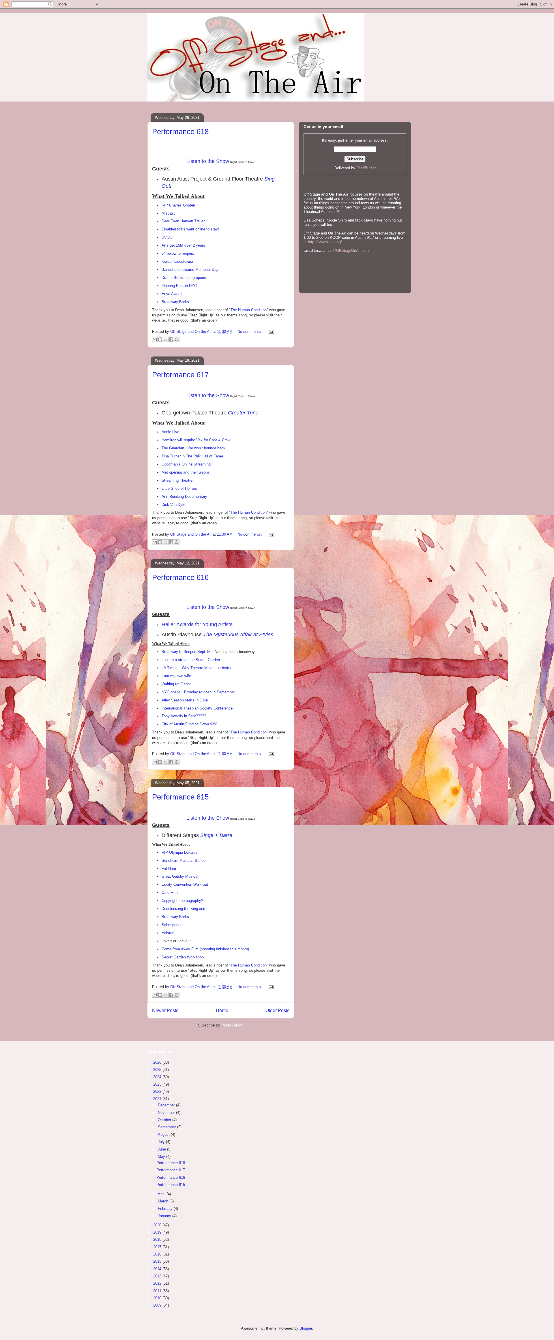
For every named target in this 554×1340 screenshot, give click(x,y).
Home (222, 1010)
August (164, 1134)
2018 (157, 1239)
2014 (157, 1269)
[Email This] (155, 339)
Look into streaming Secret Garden (191, 660)
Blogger (306, 1328)
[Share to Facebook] (171, 339)
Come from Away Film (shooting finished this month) (205, 949)
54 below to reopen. (178, 253)
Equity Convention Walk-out (185, 884)
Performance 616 (180, 577)
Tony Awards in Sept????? (184, 716)
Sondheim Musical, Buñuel (184, 860)
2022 (157, 1091)
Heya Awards (173, 294)
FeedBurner (366, 168)
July (162, 1142)
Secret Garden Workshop (183, 957)
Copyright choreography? (182, 900)
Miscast (168, 213)
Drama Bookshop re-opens (184, 277)
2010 (157, 1298)
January (165, 1216)
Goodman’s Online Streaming (186, 464)
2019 (157, 1232)
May (162, 1156)
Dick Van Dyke (174, 504)
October (165, 1120)
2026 (157, 1062)
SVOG (167, 237)
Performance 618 (180, 131)
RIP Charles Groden (178, 205)
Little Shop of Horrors (179, 488)
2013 (157, 1276)
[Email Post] (270, 331)
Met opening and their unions (186, 472)
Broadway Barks (175, 302)
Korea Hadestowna (177, 261)
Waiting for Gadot (176, 684)
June (162, 1149)
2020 (157, 1225)
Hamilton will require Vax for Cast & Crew (196, 440)
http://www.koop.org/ (325, 242)
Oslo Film (170, 892)
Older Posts (277, 1010)
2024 (157, 1077)
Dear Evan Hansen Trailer (183, 221)
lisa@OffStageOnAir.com (348, 250)
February (166, 1208)
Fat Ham (169, 868)
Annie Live (170, 432)
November (167, 1112)
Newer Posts (165, 1010)
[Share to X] (166, 339)
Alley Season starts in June (185, 700)
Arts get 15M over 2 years (183, 245)
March (163, 1201)
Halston (168, 933)
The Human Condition (249, 310)
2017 (157, 1247)
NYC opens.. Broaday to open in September (198, 692)
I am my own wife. (177, 676)
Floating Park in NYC (179, 286)
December (167, 1105)
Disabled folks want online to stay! (190, 229)
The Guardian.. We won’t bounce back (193, 448)
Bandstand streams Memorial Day (190, 269)
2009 (157, 1305)
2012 (157, 1283)
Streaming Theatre (177, 480)
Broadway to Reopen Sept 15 (186, 652)
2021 (157, 1099)
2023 (157, 1084)
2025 (157, 1069)
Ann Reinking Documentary (184, 496)
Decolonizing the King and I (184, 909)
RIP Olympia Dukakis (180, 852)
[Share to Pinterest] (176, 339)
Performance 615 (180, 797)
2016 (157, 1254)
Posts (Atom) (232, 1025)
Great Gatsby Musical (180, 876)
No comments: (250, 331)
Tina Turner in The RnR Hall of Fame (192, 456)
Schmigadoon (173, 925)
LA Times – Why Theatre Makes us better (196, 668)
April (162, 1194)
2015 (157, 1261)
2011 (157, 1291)
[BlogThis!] (160, 339)
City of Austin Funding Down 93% (190, 724)
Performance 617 (180, 374)
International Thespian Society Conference (197, 708)
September (167, 1127)
